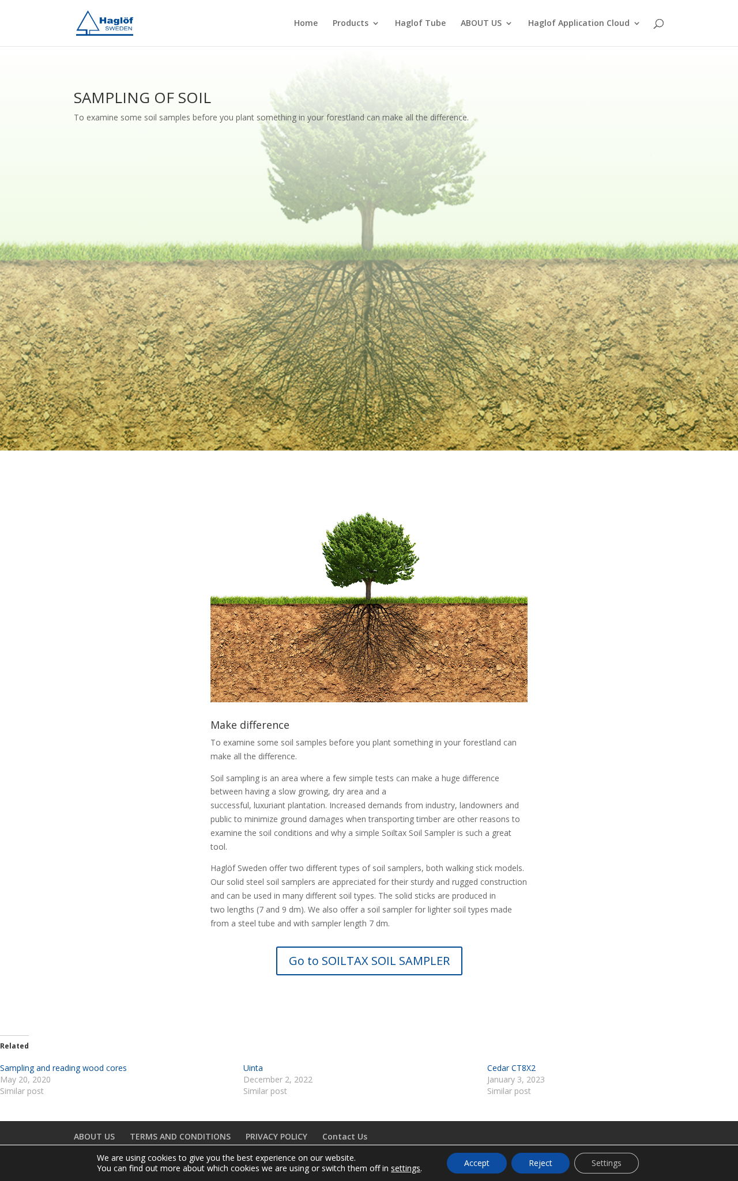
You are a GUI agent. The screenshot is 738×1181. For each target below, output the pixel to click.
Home (306, 23)
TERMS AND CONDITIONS (180, 1136)
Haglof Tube (420, 23)
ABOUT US (481, 23)
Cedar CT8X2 (511, 1067)
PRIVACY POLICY (276, 1136)
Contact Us (344, 1136)
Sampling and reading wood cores (63, 1067)
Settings (607, 1162)
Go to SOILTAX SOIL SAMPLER (369, 960)
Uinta (253, 1067)
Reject (540, 1162)
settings (405, 1168)
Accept (477, 1162)
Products (350, 23)
